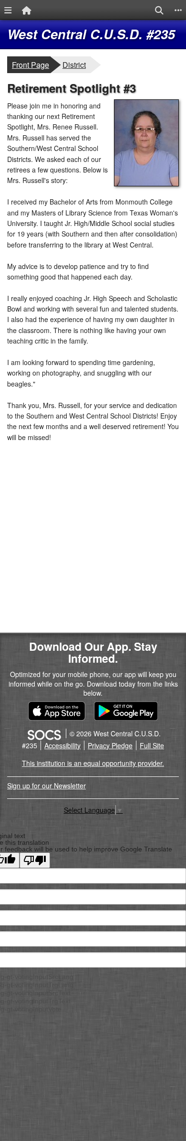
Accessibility (62, 745)
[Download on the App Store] (56, 711)
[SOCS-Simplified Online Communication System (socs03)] (43, 733)
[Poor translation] (35, 860)
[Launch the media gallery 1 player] (146, 183)
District (76, 64)
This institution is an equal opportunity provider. (93, 763)
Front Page (30, 64)
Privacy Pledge (110, 745)
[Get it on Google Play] (126, 711)
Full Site (152, 745)
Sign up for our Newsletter (46, 785)
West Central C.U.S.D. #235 (91, 34)
